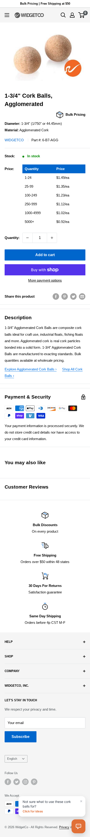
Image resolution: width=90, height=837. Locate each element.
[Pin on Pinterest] (64, 296)
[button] (78, 826)
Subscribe (21, 737)
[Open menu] (7, 15)
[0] (81, 15)
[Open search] (63, 15)
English (12, 758)
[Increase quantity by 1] (52, 238)
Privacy (64, 827)
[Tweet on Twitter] (73, 296)
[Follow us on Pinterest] (34, 782)
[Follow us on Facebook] (8, 782)
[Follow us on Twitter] (16, 782)
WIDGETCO (14, 140)
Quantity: (12, 238)
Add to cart (45, 255)
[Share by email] (82, 296)
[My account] (72, 15)
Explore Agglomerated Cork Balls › (31, 369)
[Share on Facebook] (56, 296)
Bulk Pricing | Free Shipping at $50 (45, 3)
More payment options (45, 280)
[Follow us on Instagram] (25, 782)
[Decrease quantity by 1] (27, 238)
